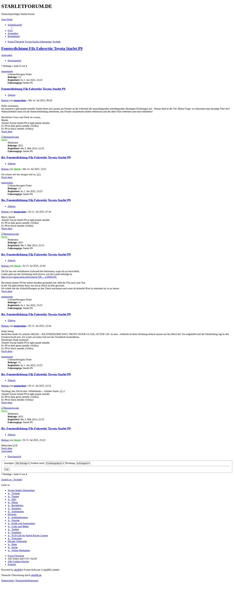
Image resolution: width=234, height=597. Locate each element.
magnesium (7, 71)
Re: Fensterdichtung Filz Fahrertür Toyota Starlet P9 (36, 157)
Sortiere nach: (38, 463)
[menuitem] (10, 30)
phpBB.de (36, 575)
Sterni (4, 139)
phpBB (17, 569)
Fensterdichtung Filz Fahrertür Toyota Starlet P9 (41, 48)
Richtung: (70, 463)
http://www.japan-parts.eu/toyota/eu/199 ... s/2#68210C (29, 277)
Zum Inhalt (6, 19)
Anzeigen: (9, 463)
